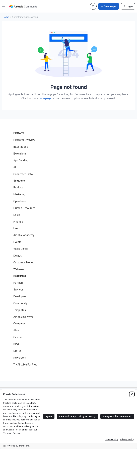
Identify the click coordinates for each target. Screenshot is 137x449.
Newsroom (19, 357)
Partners (18, 282)
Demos (17, 255)
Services (18, 289)
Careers (17, 337)
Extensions (19, 153)
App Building (20, 160)
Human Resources (24, 208)
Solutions (19, 180)
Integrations (20, 146)
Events (17, 242)
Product (18, 187)
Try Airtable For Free (25, 364)
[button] (4, 7)
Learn (16, 228)
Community (20, 303)
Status (17, 351)
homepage (45, 98)
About (17, 330)
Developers (19, 296)
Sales (16, 215)
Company (19, 323)
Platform (18, 133)
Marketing (19, 194)
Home (6, 17)
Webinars (18, 269)
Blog (16, 344)
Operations (19, 201)
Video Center (20, 249)
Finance (18, 221)
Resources (19, 276)
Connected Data (23, 174)
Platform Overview (24, 140)
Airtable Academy (23, 235)
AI (14, 167)
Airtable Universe (23, 317)
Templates (19, 310)
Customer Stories (23, 262)
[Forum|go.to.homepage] (23, 6)
